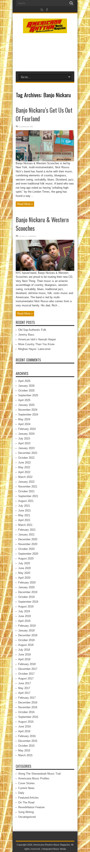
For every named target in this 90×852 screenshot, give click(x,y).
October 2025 (26, 390)
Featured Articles (28, 797)
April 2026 (24, 380)
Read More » (25, 204)
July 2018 (24, 649)
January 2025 (26, 404)
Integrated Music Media (54, 849)
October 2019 (26, 596)
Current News (26, 788)
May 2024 (24, 419)
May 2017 (24, 688)
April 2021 (24, 520)
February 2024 (27, 428)
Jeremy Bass (26, 334)
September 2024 (28, 414)
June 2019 (24, 616)
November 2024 (27, 409)
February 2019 (27, 625)
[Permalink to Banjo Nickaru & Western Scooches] (45, 269)
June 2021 (24, 510)
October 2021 (26, 491)
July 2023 (24, 438)
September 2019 (28, 601)
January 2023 (26, 448)
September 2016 (28, 716)
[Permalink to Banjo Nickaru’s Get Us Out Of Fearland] (45, 160)
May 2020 (24, 572)
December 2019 (27, 592)
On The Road (26, 802)
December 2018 (27, 635)
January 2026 (26, 385)
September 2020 (28, 553)
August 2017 (25, 678)
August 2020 (25, 558)
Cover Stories (26, 783)
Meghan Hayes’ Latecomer (34, 349)
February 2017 (27, 697)
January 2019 (26, 630)
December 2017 (27, 668)
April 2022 (24, 472)
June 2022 (24, 462)
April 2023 (24, 443)
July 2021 (24, 505)
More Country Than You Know (36, 344)
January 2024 (26, 433)
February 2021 (27, 529)
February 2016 (27, 736)
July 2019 (24, 611)
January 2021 (26, 534)
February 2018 (27, 664)
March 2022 (25, 476)
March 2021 (25, 524)
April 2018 (24, 659)
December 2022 (27, 452)
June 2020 (24, 568)
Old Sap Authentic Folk (32, 329)
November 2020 (27, 544)
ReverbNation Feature (31, 807)
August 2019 (25, 606)
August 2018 (25, 644)
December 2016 (27, 702)
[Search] (71, 3)
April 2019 (24, 620)
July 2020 (24, 563)
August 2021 (25, 500)
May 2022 (24, 467)
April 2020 (24, 577)
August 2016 (25, 721)
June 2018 (24, 654)
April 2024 (24, 424)
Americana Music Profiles (33, 778)
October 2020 (26, 548)
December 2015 (27, 740)
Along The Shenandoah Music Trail (39, 773)
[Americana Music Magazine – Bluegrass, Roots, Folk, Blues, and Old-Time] (45, 30)
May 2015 (24, 750)
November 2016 (27, 707)
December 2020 (27, 539)
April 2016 (24, 731)
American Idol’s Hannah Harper (37, 339)
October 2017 (26, 673)
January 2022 (26, 481)
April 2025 (24, 400)
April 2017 (24, 692)
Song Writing (26, 812)
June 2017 (24, 683)
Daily (21, 792)
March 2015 (25, 755)
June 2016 (24, 726)
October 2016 (26, 712)
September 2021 (28, 496)
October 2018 (26, 640)
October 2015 (26, 745)
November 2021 (27, 486)
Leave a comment (27, 236)
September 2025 (28, 395)
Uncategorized (27, 816)
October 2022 (26, 457)
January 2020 (26, 587)
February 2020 (27, 582)
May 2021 (24, 515)
